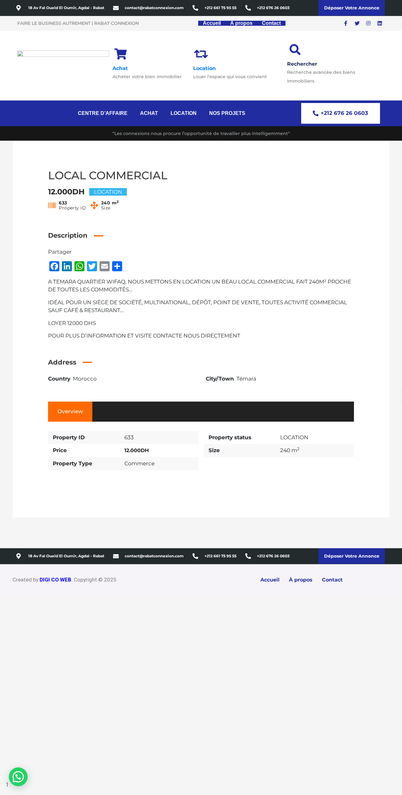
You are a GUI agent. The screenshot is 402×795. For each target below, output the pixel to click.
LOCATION (184, 113)
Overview (70, 411)
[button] (104, 113)
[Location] (201, 54)
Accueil (212, 23)
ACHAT (149, 113)
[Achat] (120, 54)
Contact (271, 23)
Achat (120, 68)
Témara (246, 379)
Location (204, 68)
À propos (241, 23)
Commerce (139, 463)
